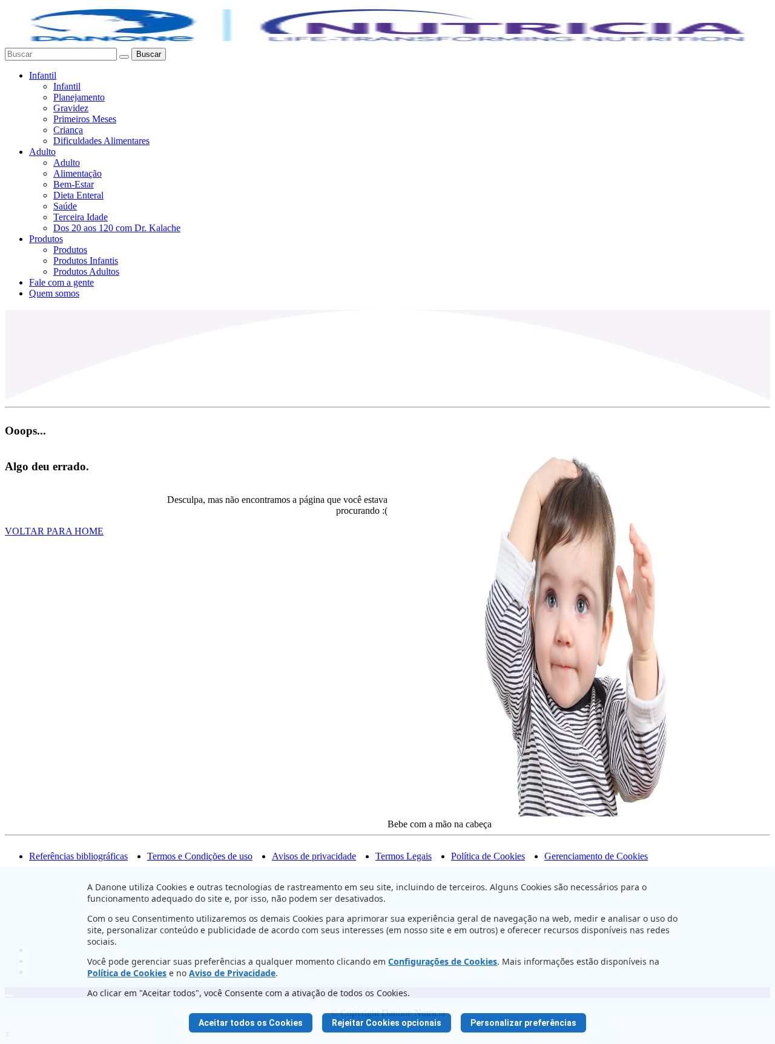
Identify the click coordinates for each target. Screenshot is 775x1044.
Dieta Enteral (78, 195)
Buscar (148, 54)
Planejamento (79, 97)
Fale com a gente (61, 282)
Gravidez (70, 108)
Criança (68, 130)
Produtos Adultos (86, 271)
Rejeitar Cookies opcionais (386, 1023)
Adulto (42, 151)
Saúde (65, 206)
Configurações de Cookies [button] (442, 961)
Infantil (42, 75)
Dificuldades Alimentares (101, 141)
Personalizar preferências (523, 1023)
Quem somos (54, 293)
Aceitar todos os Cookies (251, 1023)
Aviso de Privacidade (232, 973)
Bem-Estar (73, 184)
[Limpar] (124, 57)
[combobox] (61, 54)
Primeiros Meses (84, 119)
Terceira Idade (80, 217)
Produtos (46, 239)
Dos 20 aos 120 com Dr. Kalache (116, 228)
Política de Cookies (127, 973)
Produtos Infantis (85, 260)
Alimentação (77, 173)
